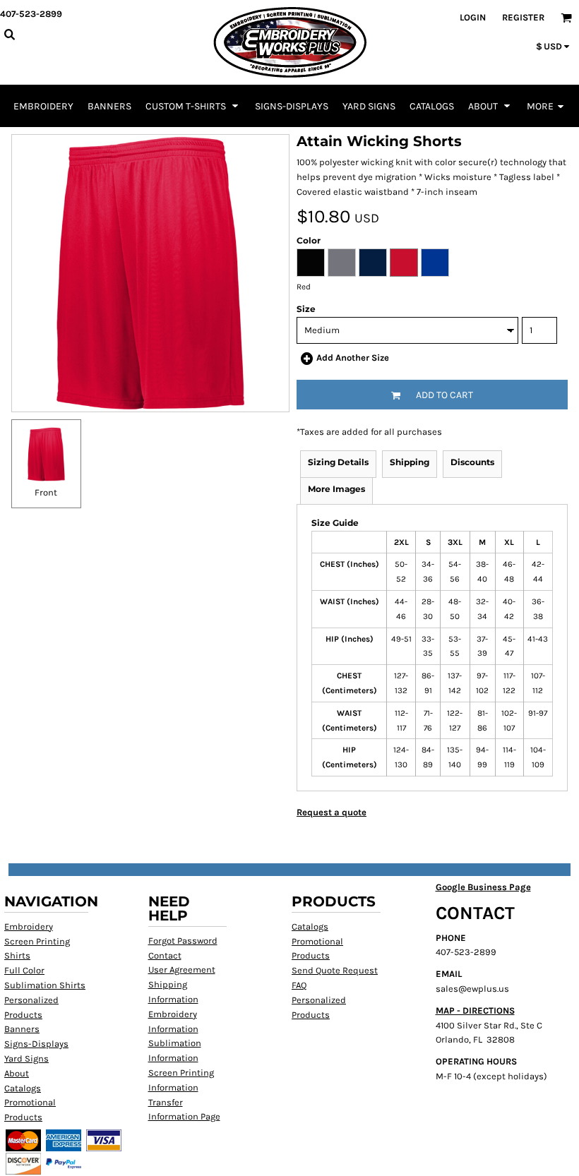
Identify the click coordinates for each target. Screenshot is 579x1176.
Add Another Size (352, 357)
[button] (193, 106)
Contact (164, 955)
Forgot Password (182, 940)
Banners (22, 1029)
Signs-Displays (36, 1043)
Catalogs (22, 1088)
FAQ (299, 985)
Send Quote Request (335, 970)
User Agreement (181, 969)
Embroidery (28, 926)
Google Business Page (483, 887)
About (16, 1073)
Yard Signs (26, 1058)
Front (46, 492)
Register (523, 17)
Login (473, 17)
